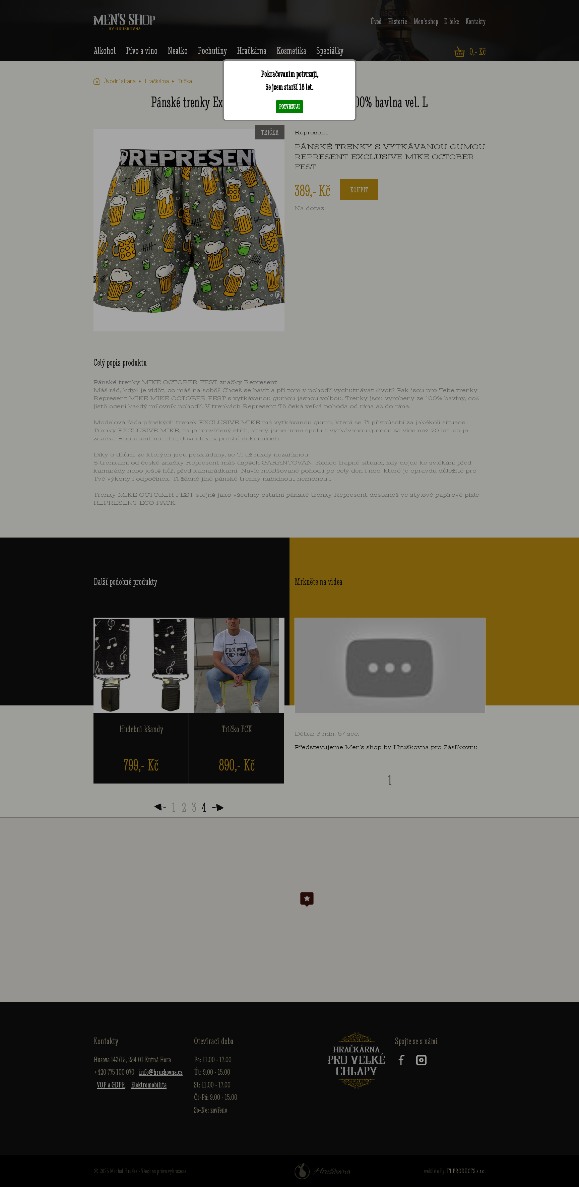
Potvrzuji (289, 106)
